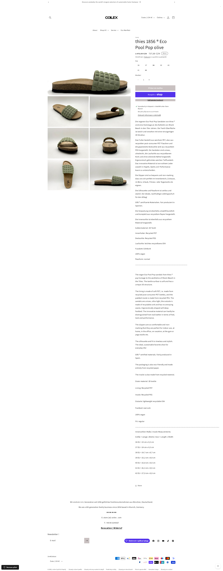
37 (146, 65)
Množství (138, 75)
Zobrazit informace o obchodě (149, 115)
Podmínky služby (111, 569)
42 (147, 70)
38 (155, 65)
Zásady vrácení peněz (75, 569)
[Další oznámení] (174, 2)
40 (168, 65)
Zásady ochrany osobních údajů (94, 569)
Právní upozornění (140, 569)
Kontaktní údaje (154, 569)
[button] (50, 17)
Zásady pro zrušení (167, 569)
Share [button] (140, 485)
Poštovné (147, 57)
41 (138, 70)
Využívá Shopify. (61, 569)
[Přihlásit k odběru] (86, 540)
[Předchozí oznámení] (48, 2)
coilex (54, 569)
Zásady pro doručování (126, 569)
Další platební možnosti (155, 100)
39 (161, 65)
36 (138, 65)
